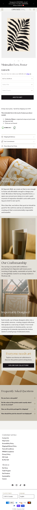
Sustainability (6, 476)
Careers (4, 478)
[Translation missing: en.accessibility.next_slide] (22, 61)
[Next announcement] (34, 4)
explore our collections (18, 365)
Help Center (5, 440)
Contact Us (5, 438)
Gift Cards (5, 457)
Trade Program (6, 470)
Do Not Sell (5, 459)
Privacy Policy (6, 454)
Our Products (6, 473)
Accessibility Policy (8, 443)
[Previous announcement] (3, 4)
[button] (2, 10)
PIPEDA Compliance (8, 451)
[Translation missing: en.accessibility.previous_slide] (15, 61)
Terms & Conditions (8, 449)
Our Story (5, 468)
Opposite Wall (20, 509)
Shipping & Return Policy (9, 446)
